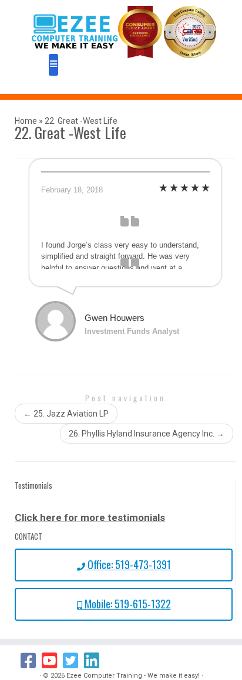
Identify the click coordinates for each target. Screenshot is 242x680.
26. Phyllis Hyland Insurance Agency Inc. (146, 433)
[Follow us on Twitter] (73, 660)
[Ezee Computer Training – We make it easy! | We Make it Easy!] (124, 32)
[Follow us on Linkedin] (94, 660)
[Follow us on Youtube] (52, 660)
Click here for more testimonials (90, 517)
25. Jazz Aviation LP (66, 413)
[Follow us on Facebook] (31, 660)
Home (26, 121)
